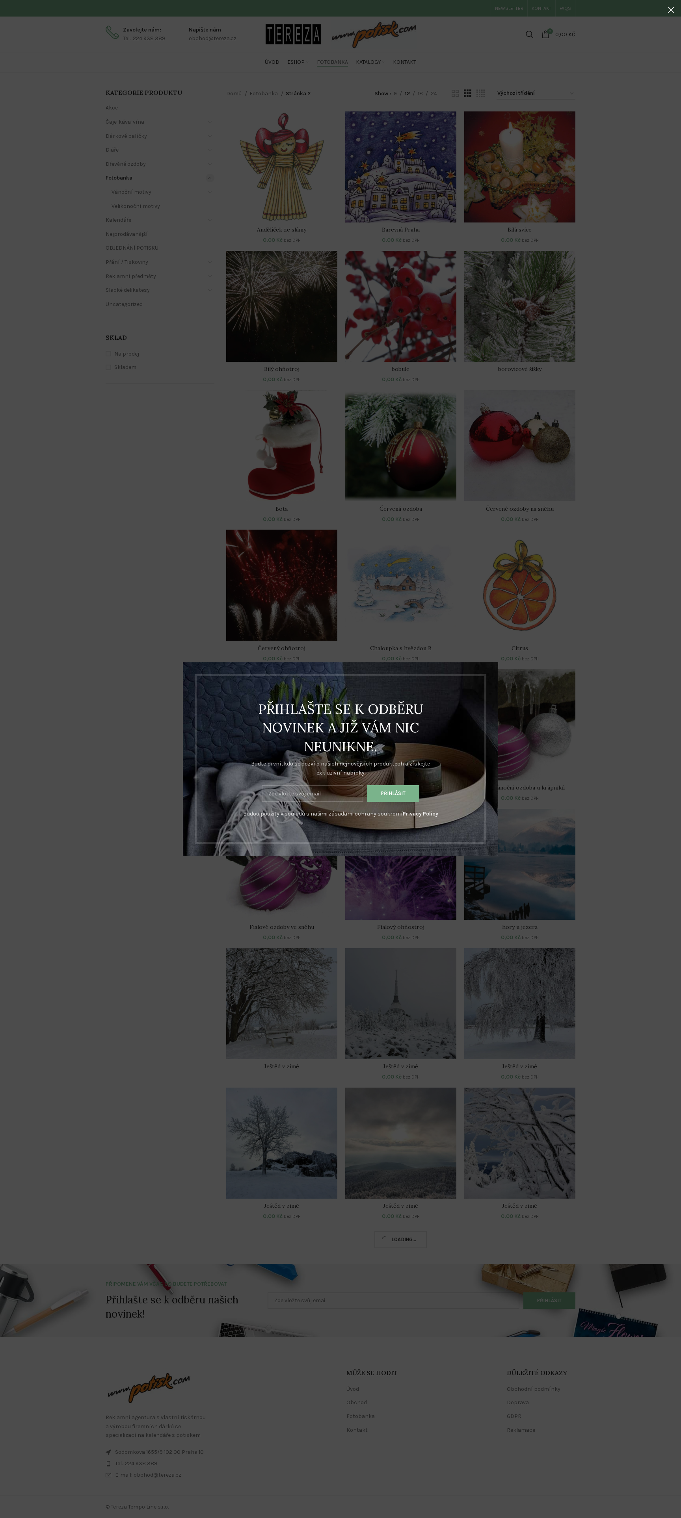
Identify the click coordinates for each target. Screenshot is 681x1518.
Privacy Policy (420, 813)
